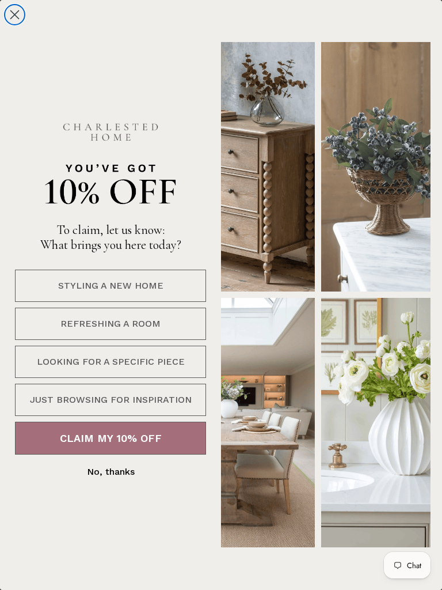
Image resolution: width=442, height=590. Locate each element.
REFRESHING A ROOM (110, 323)
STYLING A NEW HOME (110, 285)
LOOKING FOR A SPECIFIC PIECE (111, 361)
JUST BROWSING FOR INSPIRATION (111, 399)
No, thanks (111, 471)
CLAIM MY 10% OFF (111, 438)
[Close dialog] (15, 15)
